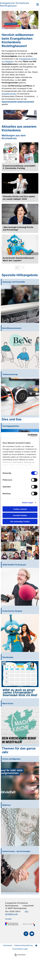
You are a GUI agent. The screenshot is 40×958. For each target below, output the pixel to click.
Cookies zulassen (20, 509)
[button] (35, 4)
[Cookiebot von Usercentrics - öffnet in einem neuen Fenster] (28, 435)
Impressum (7, 945)
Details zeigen (27, 502)
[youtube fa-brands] (32, 934)
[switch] (34, 480)
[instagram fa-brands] (26, 934)
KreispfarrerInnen (9, 94)
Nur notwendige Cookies (20, 521)
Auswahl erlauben (20, 515)
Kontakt (8, 919)
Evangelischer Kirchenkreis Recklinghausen (14, 4)
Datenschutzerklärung (23, 945)
